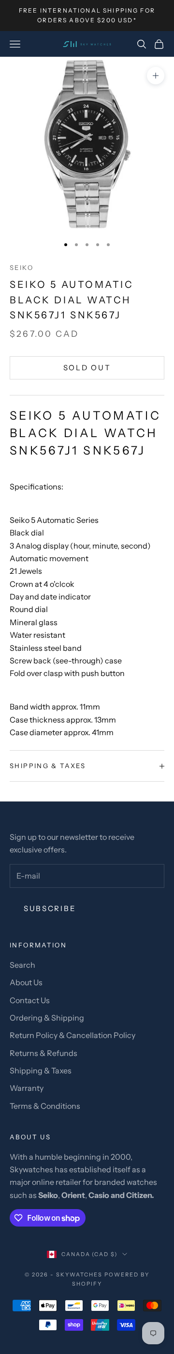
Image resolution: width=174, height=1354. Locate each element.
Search (22, 965)
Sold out (87, 367)
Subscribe (50, 908)
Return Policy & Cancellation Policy (72, 1035)
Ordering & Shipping (47, 1018)
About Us (26, 982)
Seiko (21, 267)
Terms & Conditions (45, 1106)
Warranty (27, 1088)
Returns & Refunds (43, 1053)
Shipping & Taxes (41, 1070)
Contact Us (30, 1000)
